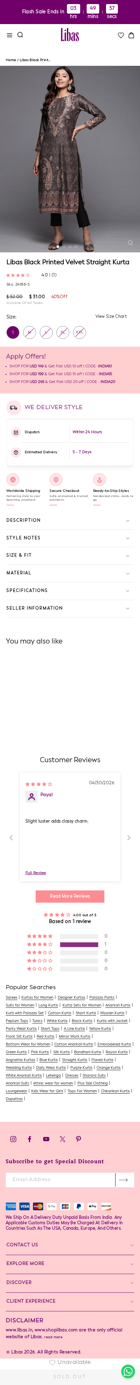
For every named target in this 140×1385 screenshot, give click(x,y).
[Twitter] (63, 1141)
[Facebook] (29, 1141)
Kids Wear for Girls (47, 1091)
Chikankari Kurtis (115, 1091)
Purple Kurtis (81, 1068)
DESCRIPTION (23, 521)
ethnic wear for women (53, 1083)
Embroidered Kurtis (114, 1044)
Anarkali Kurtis (117, 1005)
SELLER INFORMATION (34, 609)
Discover (19, 1283)
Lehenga (53, 1076)
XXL (80, 332)
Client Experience (31, 1301)
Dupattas (14, 1099)
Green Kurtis (16, 1052)
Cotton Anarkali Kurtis (73, 1044)
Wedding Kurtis (19, 1068)
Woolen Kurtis (112, 1013)
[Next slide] (128, 837)
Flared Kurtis (102, 1060)
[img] (38, 784)
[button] (18, 275)
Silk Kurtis (61, 1052)
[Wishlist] (120, 35)
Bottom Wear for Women (28, 1044)
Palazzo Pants (102, 998)
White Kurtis (57, 1021)
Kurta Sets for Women (82, 1005)
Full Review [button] (35, 873)
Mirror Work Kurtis (74, 1037)
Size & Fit (19, 556)
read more (53, 1337)
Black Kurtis (82, 1021)
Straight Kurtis (74, 1060)
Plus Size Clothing (92, 1083)
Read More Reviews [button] (70, 897)
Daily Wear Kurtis (51, 1068)
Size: (11, 317)
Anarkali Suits (17, 1083)
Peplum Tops (17, 1021)
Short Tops (50, 1029)
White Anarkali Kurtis (24, 1076)
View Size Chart (111, 317)
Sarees (11, 998)
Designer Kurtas (71, 998)
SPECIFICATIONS (27, 591)
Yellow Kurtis (100, 1029)
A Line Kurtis (74, 1029)
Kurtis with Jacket (112, 1021)
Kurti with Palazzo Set (25, 1013)
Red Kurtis (45, 1037)
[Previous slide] (11, 837)
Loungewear (16, 1091)
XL (63, 332)
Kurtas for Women (37, 998)
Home (11, 60)
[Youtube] (46, 1141)
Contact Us (22, 1245)
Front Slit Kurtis (19, 1037)
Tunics (37, 1021)
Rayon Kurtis (117, 1052)
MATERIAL (19, 573)
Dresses (71, 1076)
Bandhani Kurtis (87, 1052)
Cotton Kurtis (59, 1013)
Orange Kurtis (109, 1068)
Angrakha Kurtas (20, 1060)
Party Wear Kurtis (21, 1029)
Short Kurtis (86, 1013)
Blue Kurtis (48, 1060)
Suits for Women (20, 1005)
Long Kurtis (48, 1005)
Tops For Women (82, 1091)
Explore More (25, 1264)
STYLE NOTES (23, 538)
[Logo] (70, 34)
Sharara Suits (94, 1076)
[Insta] (13, 1141)
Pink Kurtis (40, 1052)
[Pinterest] (78, 1141)
